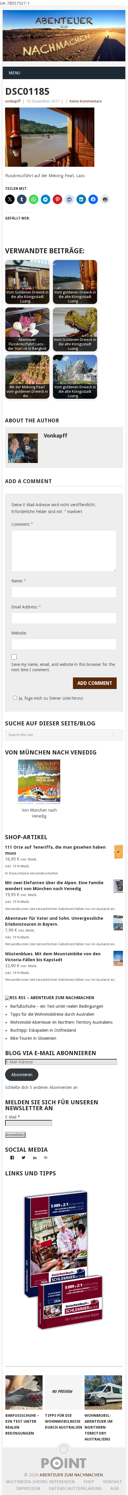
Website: (19, 633)
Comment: (22, 524)
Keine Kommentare (86, 101)
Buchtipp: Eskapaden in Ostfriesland (43, 1030)
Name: (18, 581)
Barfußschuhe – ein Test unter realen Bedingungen (56, 1006)
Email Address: (25, 607)
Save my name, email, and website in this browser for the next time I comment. (63, 667)
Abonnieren (21, 1074)
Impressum (28, 1488)
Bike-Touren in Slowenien (33, 1038)
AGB (114, 1488)
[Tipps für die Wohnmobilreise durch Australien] (63, 1392)
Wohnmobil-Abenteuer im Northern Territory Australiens (61, 1022)
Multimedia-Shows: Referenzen (40, 1481)
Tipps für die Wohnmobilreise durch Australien (52, 1014)
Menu (14, 72)
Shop (88, 1481)
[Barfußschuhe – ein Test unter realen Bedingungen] (24, 1392)
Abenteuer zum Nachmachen (71, 1474)
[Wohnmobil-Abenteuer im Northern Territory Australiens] (103, 1392)
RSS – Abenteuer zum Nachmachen (56, 997)
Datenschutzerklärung (75, 1488)
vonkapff (13, 101)
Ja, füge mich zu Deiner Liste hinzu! (51, 698)
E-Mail (12, 1117)
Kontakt (112, 1481)
